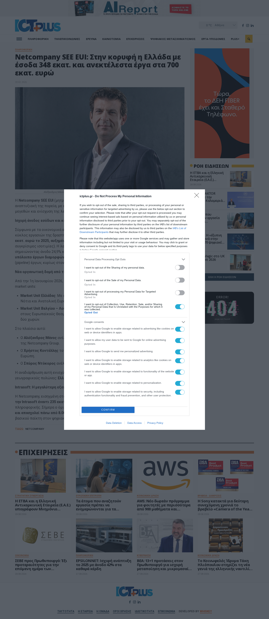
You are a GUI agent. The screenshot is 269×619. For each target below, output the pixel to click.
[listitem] (134, 259)
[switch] (180, 267)
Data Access (134, 422)
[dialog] (134, 309)
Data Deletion (114, 422)
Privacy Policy (155, 422)
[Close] (197, 196)
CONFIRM (108, 409)
